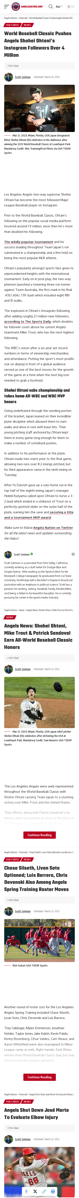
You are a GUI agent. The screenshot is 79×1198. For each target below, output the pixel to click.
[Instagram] (73, 554)
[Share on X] (35, 1191)
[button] (44, 1191)
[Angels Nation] (27, 6)
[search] (51, 6)
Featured (12, 25)
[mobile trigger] (7, 6)
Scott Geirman (23, 77)
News (27, 25)
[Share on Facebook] (26, 1191)
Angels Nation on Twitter (53, 528)
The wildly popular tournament (28, 242)
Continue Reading (40, 835)
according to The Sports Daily (27, 321)
